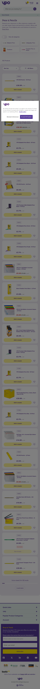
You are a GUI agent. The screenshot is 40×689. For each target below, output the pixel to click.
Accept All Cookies (26, 117)
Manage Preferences (13, 116)
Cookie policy (22, 111)
